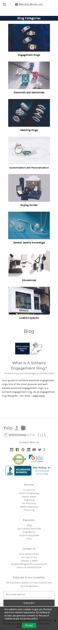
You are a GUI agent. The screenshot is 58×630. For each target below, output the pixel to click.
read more (39, 395)
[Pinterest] (23, 449)
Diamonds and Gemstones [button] (29, 92)
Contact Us (29, 490)
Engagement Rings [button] (29, 54)
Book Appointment (29, 554)
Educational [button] (29, 280)
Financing (29, 510)
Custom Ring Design (29, 493)
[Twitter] (39, 449)
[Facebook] (17, 449)
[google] (44, 449)
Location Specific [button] (29, 317)
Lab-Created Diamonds (29, 528)
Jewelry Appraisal (29, 506)
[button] (29, 38)
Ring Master (29, 532)
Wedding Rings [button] (29, 130)
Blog (29, 525)
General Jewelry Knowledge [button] (29, 242)
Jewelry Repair (29, 496)
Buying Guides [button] (29, 205)
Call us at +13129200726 (29, 567)
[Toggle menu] (4, 4)
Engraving (29, 500)
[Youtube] (34, 449)
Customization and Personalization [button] (29, 167)
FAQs (29, 538)
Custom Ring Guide (29, 535)
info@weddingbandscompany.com (29, 564)
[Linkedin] (28, 449)
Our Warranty (29, 503)
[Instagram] (11, 449)
